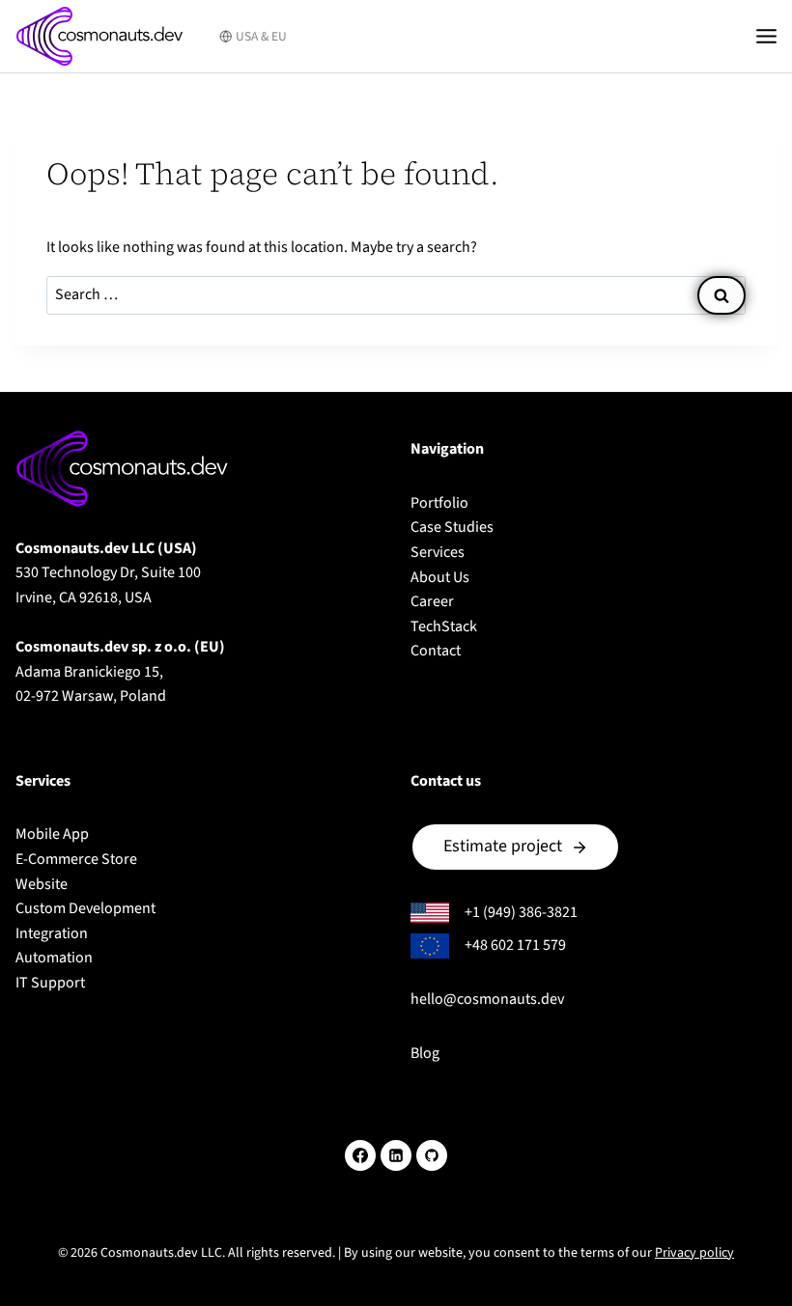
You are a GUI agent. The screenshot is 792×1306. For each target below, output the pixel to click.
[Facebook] (360, 1155)
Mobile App (52, 834)
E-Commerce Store (76, 859)
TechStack (443, 626)
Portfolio (439, 503)
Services (437, 552)
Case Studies (452, 527)
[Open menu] (769, 35)
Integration (51, 933)
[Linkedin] (396, 1155)
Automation (54, 957)
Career (432, 601)
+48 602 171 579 (515, 945)
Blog (424, 1053)
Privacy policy (694, 1253)
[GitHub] (431, 1155)
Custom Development (85, 908)
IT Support (50, 982)
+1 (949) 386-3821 (521, 912)
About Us (439, 577)
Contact (435, 650)
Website (41, 884)
